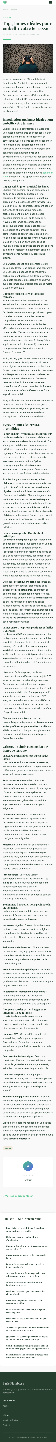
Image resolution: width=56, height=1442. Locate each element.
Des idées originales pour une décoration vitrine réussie (25, 1293)
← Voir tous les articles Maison (18, 1196)
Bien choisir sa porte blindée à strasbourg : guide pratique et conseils (26, 1229)
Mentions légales (10, 1420)
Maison (14, 10)
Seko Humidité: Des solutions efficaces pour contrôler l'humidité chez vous (27, 1356)
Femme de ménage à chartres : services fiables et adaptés (25, 1265)
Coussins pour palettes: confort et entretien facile (26, 1256)
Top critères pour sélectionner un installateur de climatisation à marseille (27, 1329)
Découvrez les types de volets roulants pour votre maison (26, 1320)
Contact (6, 1425)
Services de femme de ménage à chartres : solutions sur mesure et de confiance (26, 1274)
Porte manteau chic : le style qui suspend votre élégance (25, 1311)
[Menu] (50, 2)
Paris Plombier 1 (13, 1383)
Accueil (6, 10)
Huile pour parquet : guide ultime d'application (22, 1238)
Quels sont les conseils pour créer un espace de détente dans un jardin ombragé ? (27, 1338)
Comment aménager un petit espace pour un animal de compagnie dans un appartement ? (27, 1347)
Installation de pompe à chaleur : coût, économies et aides (24, 1302)
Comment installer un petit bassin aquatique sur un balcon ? (27, 1247)
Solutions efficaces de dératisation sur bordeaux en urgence (24, 1284)
